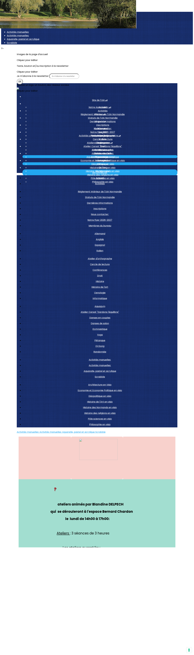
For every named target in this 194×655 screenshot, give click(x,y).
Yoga (100, 334)
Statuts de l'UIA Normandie (103, 118)
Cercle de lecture (102, 139)
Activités (103, 110)
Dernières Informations (100, 203)
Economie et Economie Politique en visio (103, 160)
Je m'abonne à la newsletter (33, 76)
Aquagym (100, 306)
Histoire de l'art (99, 287)
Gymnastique (99, 329)
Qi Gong (99, 346)
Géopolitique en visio (102, 164)
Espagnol (100, 245)
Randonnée (99, 351)
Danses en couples (99, 317)
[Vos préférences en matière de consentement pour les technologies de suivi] (189, 650)
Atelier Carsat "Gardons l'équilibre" (103, 146)
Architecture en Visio (102, 157)
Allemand (100, 233)
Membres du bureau (100, 225)
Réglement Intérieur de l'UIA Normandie (100, 191)
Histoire (100, 281)
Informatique (100, 298)
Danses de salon (100, 323)
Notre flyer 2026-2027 (99, 220)
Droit (100, 275)
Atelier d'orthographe (100, 258)
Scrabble (12, 42)
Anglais (103, 132)
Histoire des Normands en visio (100, 407)
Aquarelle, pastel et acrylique (23, 39)
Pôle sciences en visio (100, 418)
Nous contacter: (100, 214)
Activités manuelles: (18, 32)
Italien (99, 250)
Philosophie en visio (99, 424)
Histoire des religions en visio (102, 174)
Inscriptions (102, 125)
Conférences (100, 270)
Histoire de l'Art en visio (102, 167)
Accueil (100, 178)
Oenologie (100, 292)
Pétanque (99, 340)
